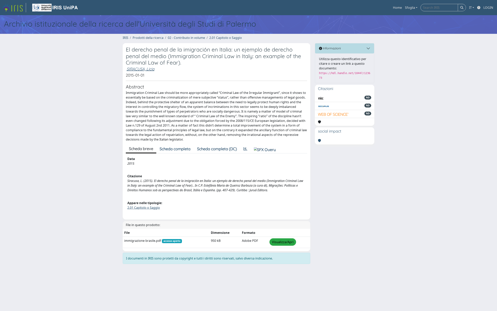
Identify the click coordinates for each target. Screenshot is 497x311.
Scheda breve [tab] (141, 148)
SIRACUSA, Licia (140, 68)
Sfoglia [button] (410, 7)
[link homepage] (14, 7)
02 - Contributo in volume (186, 38)
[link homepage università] (55, 7)
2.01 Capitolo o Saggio (225, 38)
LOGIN (488, 7)
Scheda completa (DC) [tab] (217, 148)
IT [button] (470, 7)
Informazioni (331, 48)
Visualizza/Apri (283, 242)
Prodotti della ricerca (148, 38)
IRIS (125, 38)
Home (397, 7)
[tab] (245, 149)
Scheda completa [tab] (175, 148)
